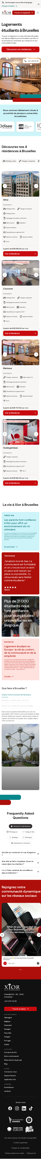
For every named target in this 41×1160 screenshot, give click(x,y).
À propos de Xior (10, 1055)
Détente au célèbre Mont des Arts (15, 700)
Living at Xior (29, 832)
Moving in (28, 837)
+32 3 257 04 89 (10, 1003)
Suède (6, 1047)
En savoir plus (9, 547)
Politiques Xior (31, 1156)
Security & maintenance (22, 826)
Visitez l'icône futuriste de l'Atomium (16, 695)
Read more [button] (14, 962)
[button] (5, 186)
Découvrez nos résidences (19, 49)
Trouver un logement (22, 13)
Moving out (14, 832)
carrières (7, 1093)
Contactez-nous (10, 1074)
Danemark (8, 1028)
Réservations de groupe (13, 1062)
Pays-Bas (7, 1035)
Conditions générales (20, 1145)
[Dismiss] (38, 4)
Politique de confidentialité (20, 1150)
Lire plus (7, 676)
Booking (15, 837)
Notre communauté (11, 1059)
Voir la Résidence (12, 254)
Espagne (7, 1031)
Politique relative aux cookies (14, 1156)
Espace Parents (10, 1078)
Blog (5, 1066)
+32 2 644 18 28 (33, 61)
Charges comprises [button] (28, 161)
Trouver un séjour (19, 1011)
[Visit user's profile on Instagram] (12, 966)
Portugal (7, 1043)
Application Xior (10, 1082)
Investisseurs (9, 1090)
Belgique (7, 1024)
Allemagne (8, 1020)
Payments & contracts (22, 843)
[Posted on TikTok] (4, 963)
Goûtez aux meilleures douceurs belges (17, 706)
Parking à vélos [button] (11, 161)
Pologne (7, 1039)
